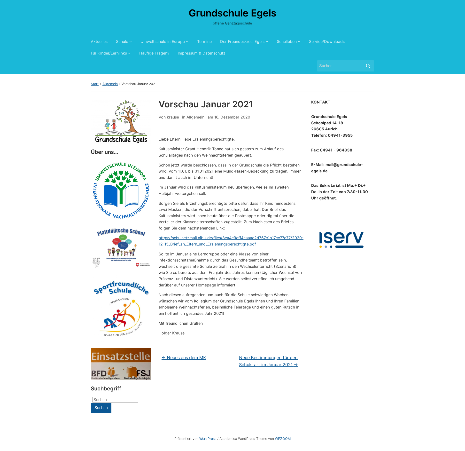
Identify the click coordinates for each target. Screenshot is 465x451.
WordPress (207, 438)
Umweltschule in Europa (162, 41)
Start (95, 84)
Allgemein (110, 84)
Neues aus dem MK (184, 357)
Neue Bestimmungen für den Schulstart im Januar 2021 (268, 361)
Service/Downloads (327, 41)
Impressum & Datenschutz (201, 53)
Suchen (368, 66)
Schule (122, 41)
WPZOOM (283, 438)
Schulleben (287, 41)
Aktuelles (99, 41)
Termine (204, 41)
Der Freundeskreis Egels (242, 41)
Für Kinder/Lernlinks (109, 53)
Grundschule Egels (232, 13)
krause (173, 117)
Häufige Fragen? (154, 53)
